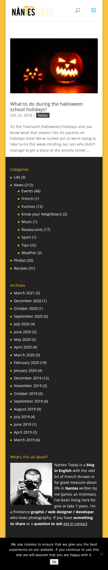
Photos (20, 260)
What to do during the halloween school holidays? (46, 107)
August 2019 (25, 409)
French (27, 198)
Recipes (21, 268)
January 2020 (25, 370)
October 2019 (25, 393)
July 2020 (22, 323)
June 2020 (22, 331)
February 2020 (26, 362)
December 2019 (27, 378)
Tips (25, 245)
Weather (28, 252)
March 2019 (24, 439)
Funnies (28, 206)
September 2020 (28, 316)
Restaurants (32, 229)
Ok (54, 562)
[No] (101, 554)
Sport (26, 237)
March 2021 (24, 292)
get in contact (75, 523)
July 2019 (22, 416)
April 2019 (23, 432)
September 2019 (28, 401)
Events (27, 190)
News (43, 115)
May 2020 (22, 339)
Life (17, 177)
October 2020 (25, 308)
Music (26, 221)
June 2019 (22, 424)
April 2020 (23, 347)
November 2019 (28, 385)
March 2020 (24, 354)
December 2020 (27, 300)
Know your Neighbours (41, 214)
